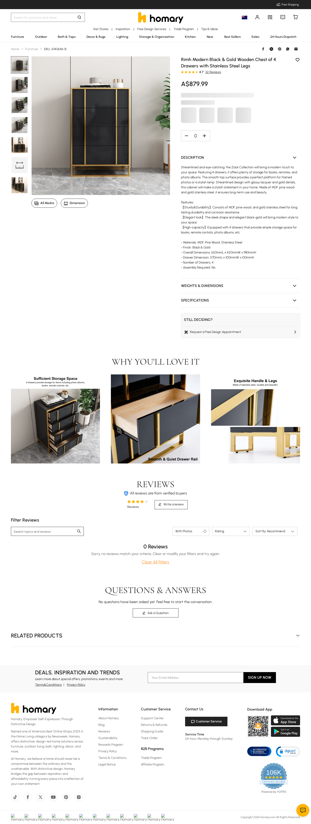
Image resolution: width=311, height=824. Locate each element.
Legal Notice (107, 764)
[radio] (182, 71)
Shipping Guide (152, 731)
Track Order (149, 738)
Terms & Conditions (112, 758)
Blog (101, 725)
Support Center (152, 718)
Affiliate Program (152, 764)
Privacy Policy (76, 685)
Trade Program (151, 758)
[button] (240, 157)
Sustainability (107, 738)
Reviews (104, 731)
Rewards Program (110, 745)
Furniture (32, 49)
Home (15, 49)
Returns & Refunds (154, 725)
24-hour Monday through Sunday (209, 739)
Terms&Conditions (48, 685)
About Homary (108, 718)
